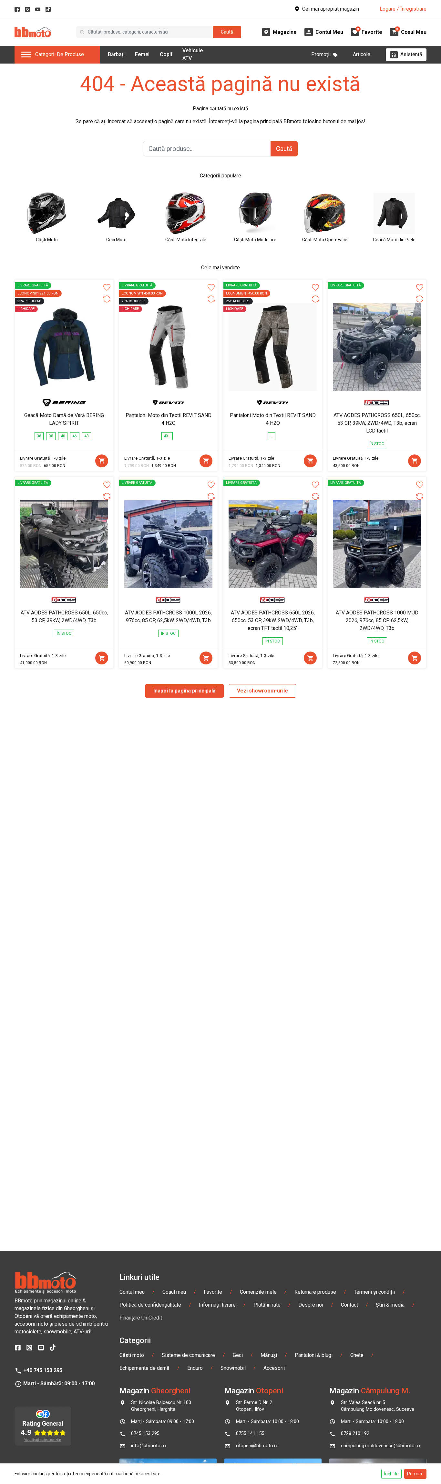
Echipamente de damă (144, 1368)
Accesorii (274, 1368)
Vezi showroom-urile (262, 691)
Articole (361, 54)
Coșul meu (174, 1292)
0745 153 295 (145, 1433)
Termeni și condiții (374, 1292)
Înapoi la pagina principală (184, 691)
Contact (349, 1305)
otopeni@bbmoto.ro (257, 1446)
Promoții (321, 54)
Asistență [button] (411, 54)
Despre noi (310, 1305)
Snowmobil (233, 1368)
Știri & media (390, 1305)
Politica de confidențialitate (150, 1305)
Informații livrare (217, 1305)
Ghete (357, 1355)
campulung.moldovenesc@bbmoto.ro (380, 1446)
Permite (415, 1473)
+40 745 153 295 (42, 1370)
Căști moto (131, 1355)
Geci (238, 1355)
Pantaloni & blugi (314, 1355)
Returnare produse (315, 1292)
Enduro (195, 1368)
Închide (391, 1473)
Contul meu (132, 1292)
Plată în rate (267, 1305)
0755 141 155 (250, 1433)
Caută (227, 32)
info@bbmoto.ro (148, 1446)
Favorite (213, 1292)
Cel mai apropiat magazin (330, 9)
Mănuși (269, 1355)
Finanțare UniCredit (140, 1318)
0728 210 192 (355, 1433)
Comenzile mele (258, 1292)
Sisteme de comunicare (188, 1355)
